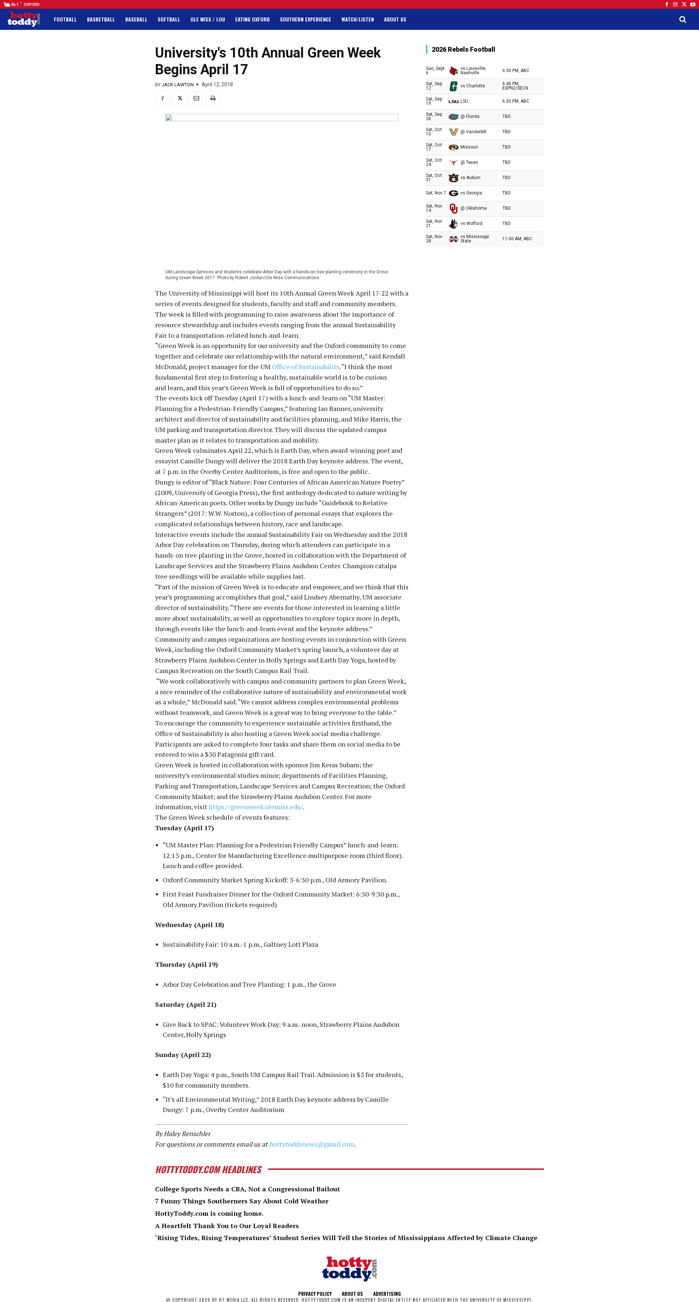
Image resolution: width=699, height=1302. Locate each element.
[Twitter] (684, 4)
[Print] (212, 98)
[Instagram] (675, 4)
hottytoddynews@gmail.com (311, 1144)
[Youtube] (692, 4)
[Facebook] (666, 4)
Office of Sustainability (305, 366)
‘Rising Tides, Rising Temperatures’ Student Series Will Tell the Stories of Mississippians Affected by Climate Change (346, 1237)
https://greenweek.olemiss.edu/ (256, 806)
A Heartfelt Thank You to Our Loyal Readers (227, 1225)
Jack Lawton (178, 84)
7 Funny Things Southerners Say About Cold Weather (241, 1200)
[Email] (196, 98)
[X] (179, 98)
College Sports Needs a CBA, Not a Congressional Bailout (247, 1188)
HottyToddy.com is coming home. (209, 1213)
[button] (682, 19)
